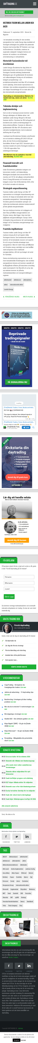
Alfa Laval (6, 869)
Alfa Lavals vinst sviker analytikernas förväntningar (19, 766)
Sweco (22, 901)
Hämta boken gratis (19, 667)
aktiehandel (7, 280)
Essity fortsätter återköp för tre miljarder (20, 791)
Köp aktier (24, 889)
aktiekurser (17, 280)
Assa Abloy (6, 873)
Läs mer (23, 687)
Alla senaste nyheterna (10, 806)
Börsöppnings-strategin (12, 714)
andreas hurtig (30, 869)
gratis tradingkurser (18, 15)
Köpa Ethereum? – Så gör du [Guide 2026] (18, 731)
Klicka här (18, 157)
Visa (21, 905)
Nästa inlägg (28, 297)
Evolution (25, 881)
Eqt (31, 877)
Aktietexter (23, 865)
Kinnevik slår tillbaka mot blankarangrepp (20, 761)
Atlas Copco (15, 873)
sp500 (17, 897)
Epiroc (26, 877)
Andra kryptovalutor (17, 869)
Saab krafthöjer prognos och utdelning (19, 778)
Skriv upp (9, 596)
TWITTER (17, 842)
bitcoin (31, 873)
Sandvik (15, 893)
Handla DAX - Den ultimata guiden (16, 719)
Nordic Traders (13, 957)
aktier (6, 284)
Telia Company (12, 905)
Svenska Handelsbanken (10, 901)
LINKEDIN (27, 842)
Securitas (28, 893)
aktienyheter (27, 280)
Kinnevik (5, 889)
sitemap (20, 1028)
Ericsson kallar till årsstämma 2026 (18, 757)
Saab (9, 893)
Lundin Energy (8, 289)
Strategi (23, 897)
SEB (21, 893)
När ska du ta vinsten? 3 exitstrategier (17, 707)
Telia (4, 905)
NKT (4, 893)
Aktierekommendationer (10, 865)
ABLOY (5, 857)
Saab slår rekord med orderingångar (18, 795)
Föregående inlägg (12, 297)
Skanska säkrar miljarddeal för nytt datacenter (18, 773)
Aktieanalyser (13, 857)
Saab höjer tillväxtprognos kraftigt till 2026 (21, 799)
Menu (34, 4)
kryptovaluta (14, 889)
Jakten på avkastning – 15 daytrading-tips (18, 692)
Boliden (5, 877)
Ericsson (5, 881)
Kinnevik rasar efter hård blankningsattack (20, 787)
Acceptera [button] (16, 1040)
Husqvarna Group (8, 885)
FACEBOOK (6, 842)
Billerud (23, 873)
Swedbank (30, 901)
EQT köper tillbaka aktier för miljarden (19, 782)
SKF (11, 897)
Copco (12, 877)
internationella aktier (16, 284)
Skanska (5, 897)
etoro (18, 881)
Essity (12, 881)
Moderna (32, 889)
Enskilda (19, 877)
